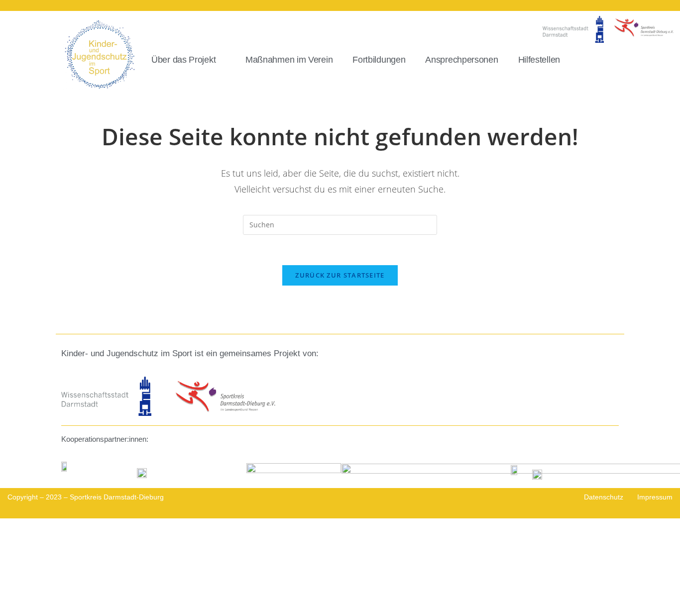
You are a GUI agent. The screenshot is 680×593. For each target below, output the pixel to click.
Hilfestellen (539, 60)
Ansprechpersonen (461, 60)
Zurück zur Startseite (339, 275)
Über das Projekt (183, 60)
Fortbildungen (378, 60)
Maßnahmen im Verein (289, 60)
